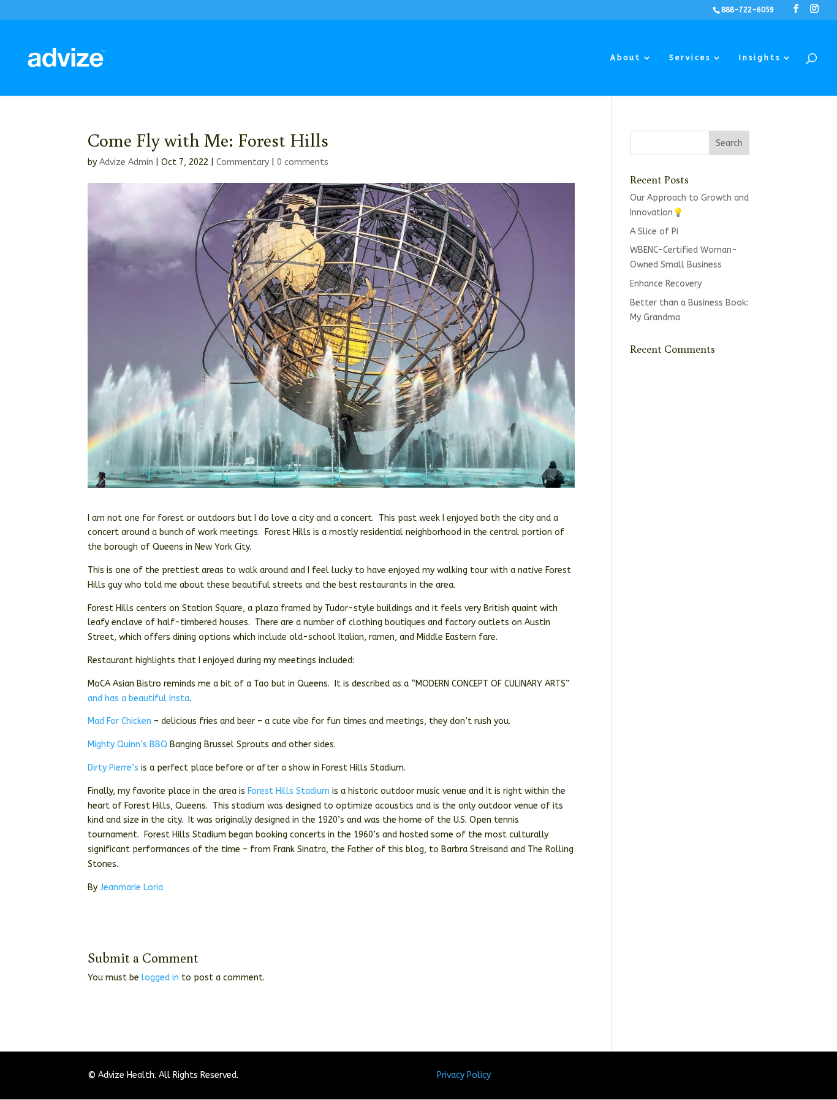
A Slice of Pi (654, 231)
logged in (160, 977)
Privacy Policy (464, 1075)
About (625, 57)
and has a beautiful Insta (138, 698)
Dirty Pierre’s (113, 768)
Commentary (242, 162)
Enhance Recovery (666, 284)
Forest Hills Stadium (289, 791)
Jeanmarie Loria (131, 887)
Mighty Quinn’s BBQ (127, 744)
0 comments (302, 162)
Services (690, 57)
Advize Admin (126, 162)
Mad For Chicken (119, 721)
